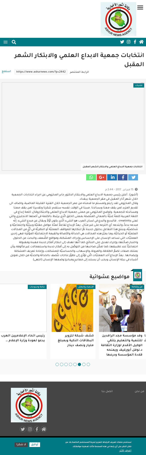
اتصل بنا (107, 391)
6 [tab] (66, 364)
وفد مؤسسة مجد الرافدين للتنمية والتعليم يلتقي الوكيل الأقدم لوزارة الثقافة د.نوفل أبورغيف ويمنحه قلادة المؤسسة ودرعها (121, 345)
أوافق (34, 444)
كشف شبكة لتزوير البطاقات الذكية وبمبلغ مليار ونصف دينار (76, 340)
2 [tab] (83, 364)
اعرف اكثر (125, 451)
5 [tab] (70, 364)
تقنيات (138, 85)
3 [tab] (79, 364)
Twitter (122, 42)
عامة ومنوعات (37, 287)
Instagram (128, 42)
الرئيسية (141, 42)
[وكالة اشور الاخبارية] (118, 19)
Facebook (135, 42)
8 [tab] (57, 364)
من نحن (139, 391)
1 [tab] (88, 364)
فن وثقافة (137, 287)
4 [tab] (75, 364)
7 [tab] (61, 364)
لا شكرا (21, 444)
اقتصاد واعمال (86, 287)
